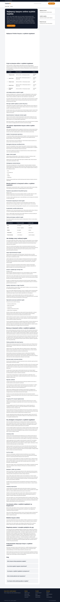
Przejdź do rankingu (11, 25)
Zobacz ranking (51, 3)
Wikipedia (15, 538)
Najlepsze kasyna (27, 592)
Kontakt (47, 595)
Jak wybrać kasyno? (38, 592)
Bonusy (11, 6)
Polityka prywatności (49, 594)
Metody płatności (37, 595)
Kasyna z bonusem (27, 595)
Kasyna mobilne (27, 594)
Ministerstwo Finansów (10, 533)
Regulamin (47, 592)
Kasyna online (7, 6)
